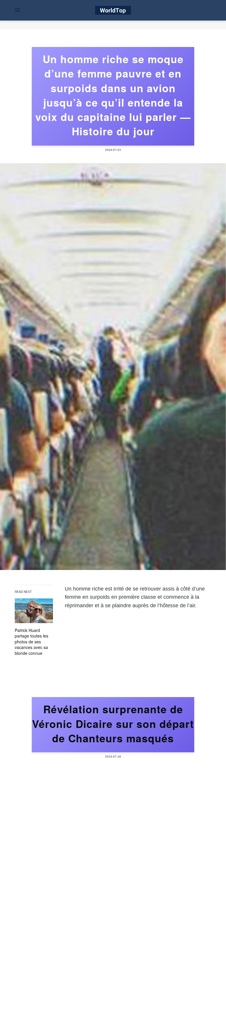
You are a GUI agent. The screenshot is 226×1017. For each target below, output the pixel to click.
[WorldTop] (113, 10)
